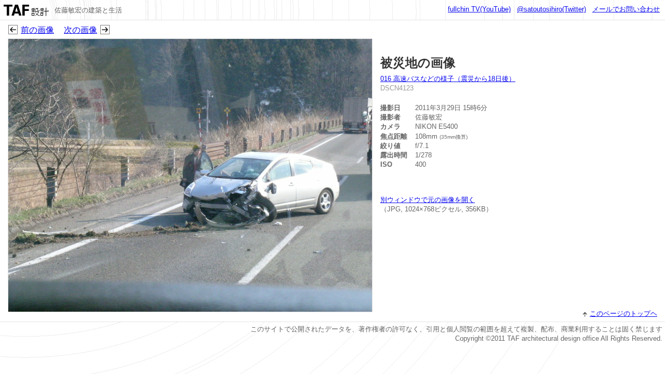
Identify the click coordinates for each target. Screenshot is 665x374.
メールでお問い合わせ (626, 9)
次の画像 (80, 29)
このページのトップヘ (623, 313)
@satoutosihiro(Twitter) (551, 9)
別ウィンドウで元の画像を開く (427, 200)
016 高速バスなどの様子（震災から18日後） (447, 79)
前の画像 (37, 29)
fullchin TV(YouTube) (479, 9)
